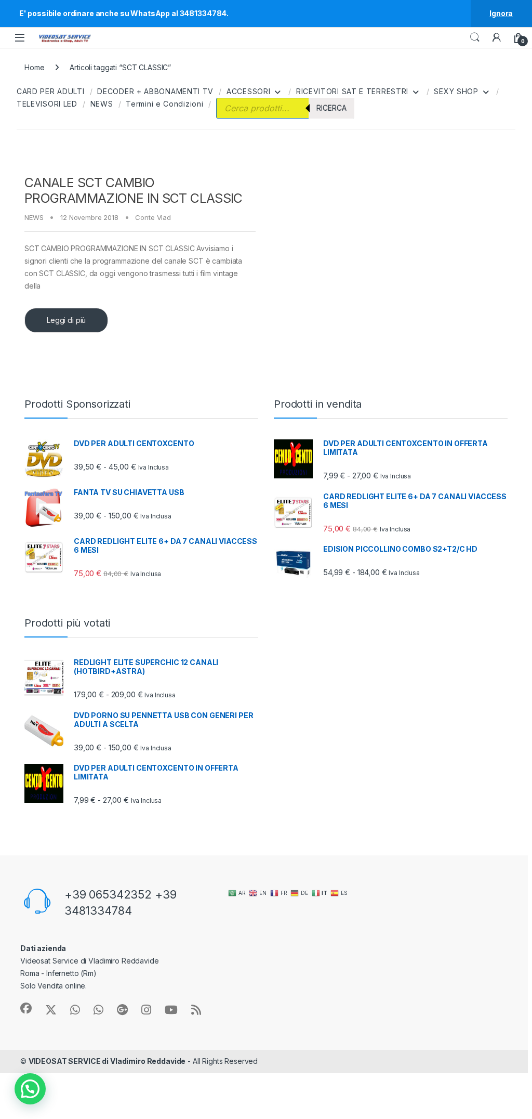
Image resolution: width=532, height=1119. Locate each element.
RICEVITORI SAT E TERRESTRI (352, 91)
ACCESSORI (248, 91)
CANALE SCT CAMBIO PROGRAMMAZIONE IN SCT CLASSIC (133, 190)
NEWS (101, 103)
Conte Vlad (153, 217)
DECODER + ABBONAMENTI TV (155, 91)
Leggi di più (66, 320)
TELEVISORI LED (47, 103)
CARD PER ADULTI (51, 91)
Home (34, 67)
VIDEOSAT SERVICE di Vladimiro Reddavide (107, 1061)
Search (475, 37)
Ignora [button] (501, 13)
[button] (30, 1088)
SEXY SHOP (456, 91)
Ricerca (331, 107)
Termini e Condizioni (164, 103)
